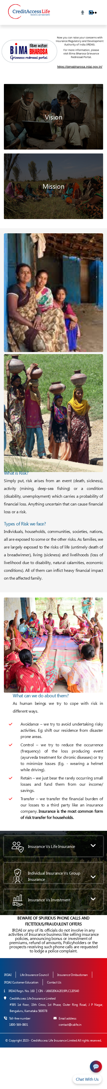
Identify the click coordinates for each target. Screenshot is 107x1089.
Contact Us (54, 982)
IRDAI (7, 975)
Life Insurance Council (34, 975)
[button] (53, 846)
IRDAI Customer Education (21, 982)
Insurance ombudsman (72, 975)
